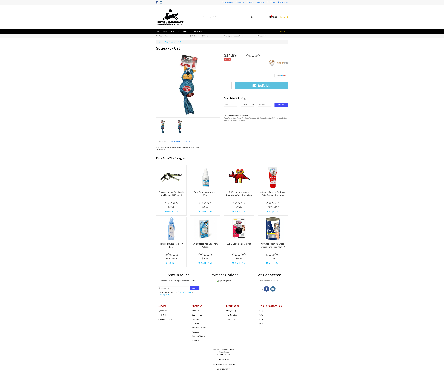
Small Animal (197, 31)
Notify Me (263, 86)
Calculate (281, 105)
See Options (273, 211)
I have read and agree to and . (177, 293)
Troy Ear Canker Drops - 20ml (205, 194)
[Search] (252, 17)
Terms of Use (230, 319)
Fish (178, 31)
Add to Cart (172, 211)
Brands (282, 31)
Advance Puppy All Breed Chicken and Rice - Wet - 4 (273, 245)
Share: (278, 76)
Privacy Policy (165, 295)
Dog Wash (250, 2)
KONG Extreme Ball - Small (238, 244)
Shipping (195, 332)
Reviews (187, 141)
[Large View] (163, 126)
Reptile (186, 31)
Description (162, 141)
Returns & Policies (199, 328)
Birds (172, 31)
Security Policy (231, 315)
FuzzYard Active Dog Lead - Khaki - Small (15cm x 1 (171, 194)
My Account (162, 311)
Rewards (260, 2)
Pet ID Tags (271, 2)
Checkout (283, 17)
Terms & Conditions (185, 292)
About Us (195, 311)
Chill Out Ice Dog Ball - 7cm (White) (205, 245)
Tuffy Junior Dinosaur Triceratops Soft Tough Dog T (239, 195)
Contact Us (240, 2)
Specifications (175, 141)
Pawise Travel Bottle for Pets (171, 245)
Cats (164, 31)
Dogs (158, 31)
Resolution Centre (165, 319)
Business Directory (199, 336)
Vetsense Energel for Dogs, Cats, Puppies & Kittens (272, 194)
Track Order (162, 315)
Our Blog (195, 323)
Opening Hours (227, 2)
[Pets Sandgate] (170, 17)
